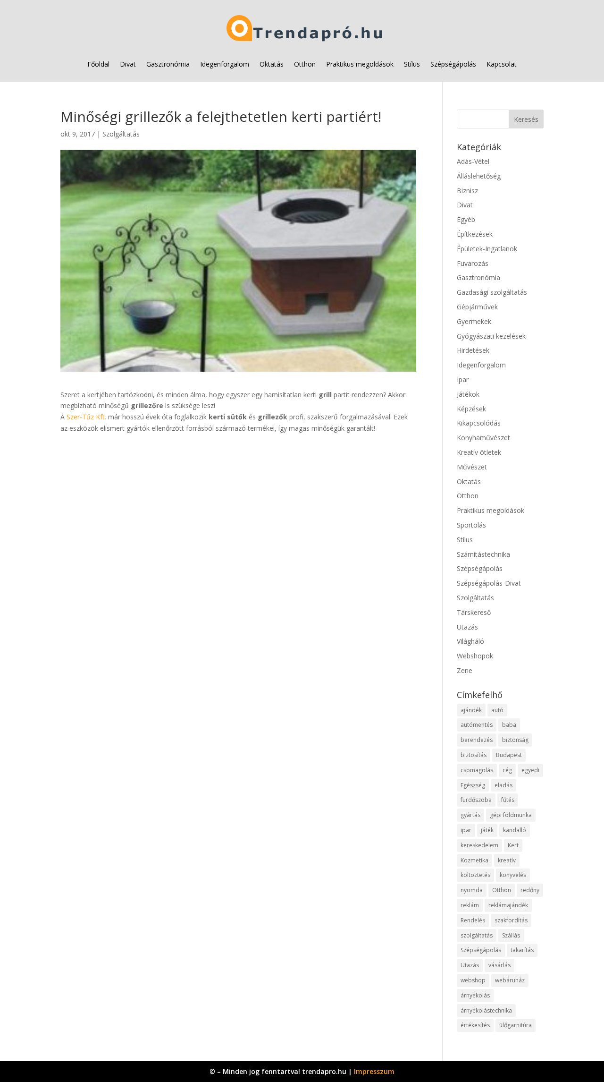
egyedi (530, 770)
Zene (464, 670)
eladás (503, 785)
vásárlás (499, 965)
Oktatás (272, 64)
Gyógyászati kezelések (491, 336)
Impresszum (374, 1071)
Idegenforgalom (224, 64)
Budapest (509, 755)
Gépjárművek (477, 306)
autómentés (477, 725)
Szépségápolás (453, 64)
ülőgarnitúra (515, 1025)
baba (509, 725)
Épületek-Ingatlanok (487, 248)
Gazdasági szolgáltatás (492, 292)
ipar (466, 830)
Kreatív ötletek (479, 452)
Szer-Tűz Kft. (86, 416)
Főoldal (98, 64)
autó (497, 710)
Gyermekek (474, 321)
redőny (529, 890)
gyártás (470, 815)
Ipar (463, 379)
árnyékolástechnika (486, 1010)
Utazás (467, 626)
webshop (473, 980)
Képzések (471, 408)
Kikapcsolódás (479, 422)
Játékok (468, 394)
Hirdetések (473, 350)
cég (507, 770)
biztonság (515, 740)
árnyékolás (475, 995)
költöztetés (475, 875)
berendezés (477, 740)
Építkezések (475, 234)
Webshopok (475, 655)
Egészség (473, 785)
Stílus (412, 64)
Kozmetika (474, 860)
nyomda (472, 890)
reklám (470, 905)
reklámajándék (508, 905)
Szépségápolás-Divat (489, 583)
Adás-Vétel (473, 161)
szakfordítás (511, 920)
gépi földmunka (511, 815)
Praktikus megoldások (360, 64)
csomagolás (477, 770)
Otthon (305, 64)
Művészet (472, 466)
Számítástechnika (483, 554)
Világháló (470, 641)
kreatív (507, 860)
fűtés (507, 800)
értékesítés (475, 1025)
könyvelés (513, 875)
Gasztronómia (168, 64)
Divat (128, 64)
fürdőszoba (476, 800)
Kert (513, 845)
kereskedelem (479, 845)
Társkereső (474, 612)
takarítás (522, 950)
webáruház (510, 980)
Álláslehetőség (479, 175)
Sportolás (471, 524)
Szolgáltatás (121, 133)
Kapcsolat (502, 64)
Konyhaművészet (483, 437)
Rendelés (473, 920)
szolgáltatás (477, 935)
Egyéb (466, 219)
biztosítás (474, 755)
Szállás (511, 935)
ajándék (471, 710)
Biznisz (467, 190)
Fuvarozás (472, 263)
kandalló (514, 830)
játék (487, 830)
